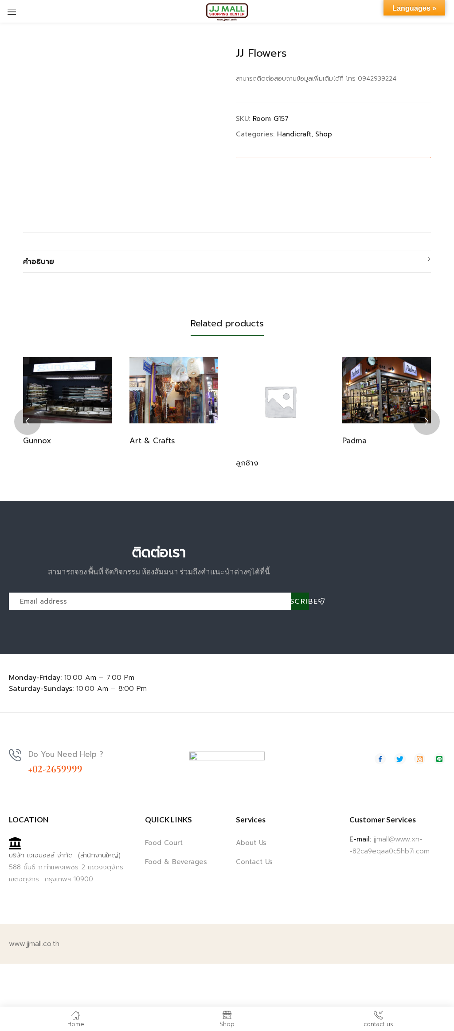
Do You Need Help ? (65, 754)
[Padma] (386, 390)
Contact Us (254, 862)
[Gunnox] (67, 390)
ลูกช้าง (247, 463)
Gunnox (37, 440)
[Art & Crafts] (173, 390)
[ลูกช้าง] (280, 401)
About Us (251, 843)
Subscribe (300, 601)
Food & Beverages (176, 862)
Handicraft (294, 134)
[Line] (439, 759)
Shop (323, 134)
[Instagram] (420, 759)
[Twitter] (400, 759)
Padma (354, 440)
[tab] (227, 262)
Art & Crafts (152, 440)
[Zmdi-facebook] (380, 759)
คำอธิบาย (38, 261)
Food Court (164, 843)
